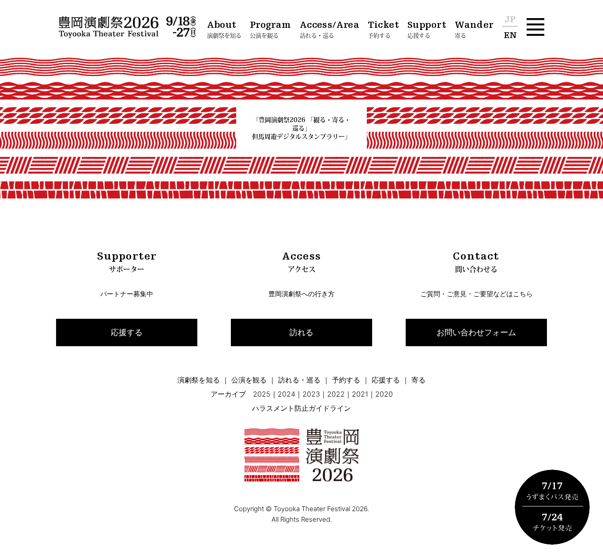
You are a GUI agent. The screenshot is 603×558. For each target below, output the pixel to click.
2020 (384, 394)
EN (510, 35)
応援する (127, 332)
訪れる (301, 332)
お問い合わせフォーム (476, 332)
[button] (535, 27)
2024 (286, 394)
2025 (262, 394)
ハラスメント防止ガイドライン (301, 408)
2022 (336, 394)
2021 (360, 394)
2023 (311, 394)
